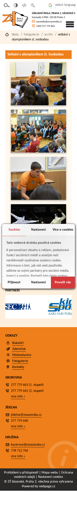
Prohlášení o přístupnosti (21, 472)
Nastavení (38, 229)
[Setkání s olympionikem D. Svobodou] (38, 104)
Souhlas (14, 229)
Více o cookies (63, 229)
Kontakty (18, 367)
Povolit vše (63, 282)
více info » (18, 396)
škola (15, 34)
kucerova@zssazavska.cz (28, 444)
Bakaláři (18, 343)
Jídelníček (19, 349)
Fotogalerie (31, 34)
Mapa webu (49, 472)
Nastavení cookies (50, 477)
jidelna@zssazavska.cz (26, 415)
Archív (48, 34)
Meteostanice (21, 355)
